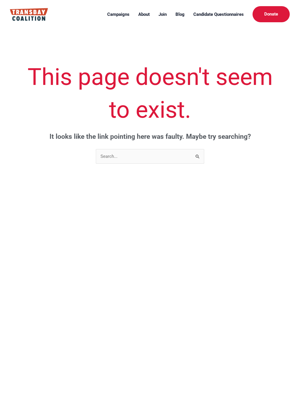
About (144, 14)
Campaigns (118, 14)
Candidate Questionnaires (218, 14)
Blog (180, 14)
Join (162, 14)
